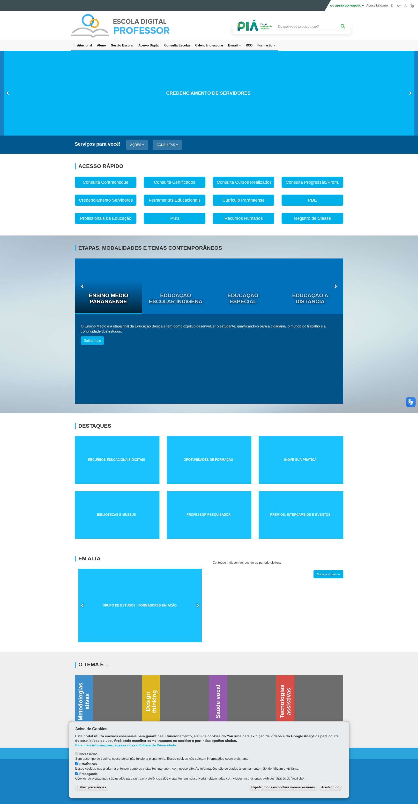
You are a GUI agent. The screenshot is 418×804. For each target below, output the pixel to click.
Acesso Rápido (100, 166)
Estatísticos (88, 764)
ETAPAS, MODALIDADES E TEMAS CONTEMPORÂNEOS (150, 248)
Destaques (94, 426)
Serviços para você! (97, 144)
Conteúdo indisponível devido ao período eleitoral (247, 562)
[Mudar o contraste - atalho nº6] (392, 5)
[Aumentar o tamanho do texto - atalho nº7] (399, 5)
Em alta (89, 558)
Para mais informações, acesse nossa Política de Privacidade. (126, 745)
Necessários (88, 754)
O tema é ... (94, 664)
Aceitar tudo (330, 787)
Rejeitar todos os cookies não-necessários (283, 787)
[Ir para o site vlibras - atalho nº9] (412, 5)
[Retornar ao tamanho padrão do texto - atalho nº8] (405, 5)
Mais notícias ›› (328, 574)
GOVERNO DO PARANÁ (345, 5)
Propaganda (88, 774)
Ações (136, 145)
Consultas (166, 145)
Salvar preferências (91, 787)
